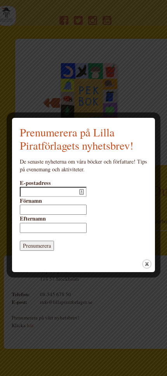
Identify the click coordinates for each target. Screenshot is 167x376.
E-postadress (35, 183)
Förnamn (31, 201)
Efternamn (33, 218)
